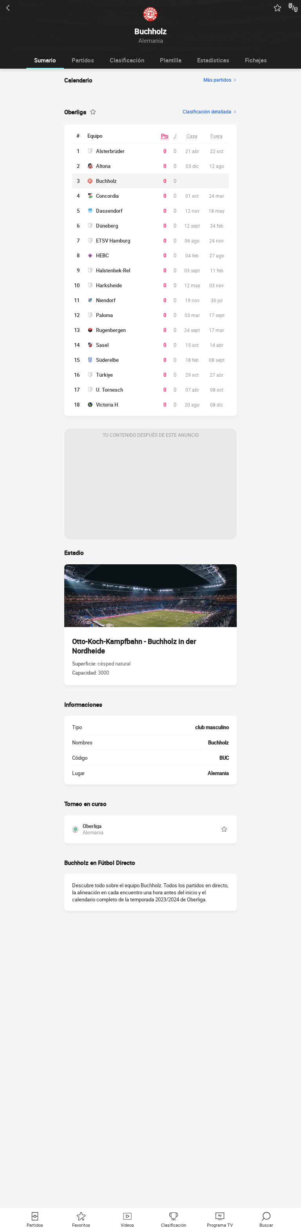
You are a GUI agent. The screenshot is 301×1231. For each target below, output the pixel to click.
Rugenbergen (111, 330)
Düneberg (107, 225)
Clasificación (127, 60)
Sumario (45, 60)
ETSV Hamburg (113, 240)
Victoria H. (108, 404)
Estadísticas (213, 60)
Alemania (218, 773)
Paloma (104, 315)
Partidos (83, 60)
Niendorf (106, 300)
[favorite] (277, 8)
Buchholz (106, 180)
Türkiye (104, 374)
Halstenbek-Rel (113, 270)
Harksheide (109, 285)
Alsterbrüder (110, 151)
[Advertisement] (150, 490)
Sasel (102, 344)
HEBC (102, 255)
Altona (103, 166)
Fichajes (256, 60)
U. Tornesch (109, 389)
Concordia (107, 195)
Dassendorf (109, 210)
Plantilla (170, 60)
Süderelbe (107, 359)
